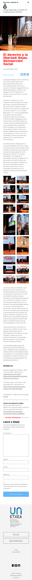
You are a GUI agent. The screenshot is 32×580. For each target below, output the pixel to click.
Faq (16, 550)
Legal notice (16, 577)
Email (5, 467)
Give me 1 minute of (10, 2)
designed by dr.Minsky (16, 575)
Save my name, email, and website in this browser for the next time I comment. (15, 486)
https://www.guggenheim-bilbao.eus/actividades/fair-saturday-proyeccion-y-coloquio (15, 376)
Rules (16, 535)
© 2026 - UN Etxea (16, 573)
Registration (16, 541)
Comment (7, 433)
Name (5, 459)
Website (6, 474)
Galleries (16, 552)
